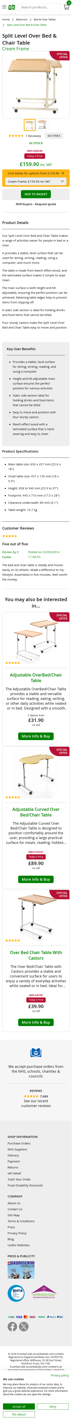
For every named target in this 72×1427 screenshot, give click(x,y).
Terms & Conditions (21, 1221)
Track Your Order (19, 1179)
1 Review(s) (33, 136)
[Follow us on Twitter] (24, 1330)
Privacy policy (60, 1375)
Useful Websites (19, 1245)
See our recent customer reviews (36, 1103)
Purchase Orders (19, 1143)
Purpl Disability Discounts (25, 1185)
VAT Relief (14, 1173)
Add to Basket (36, 194)
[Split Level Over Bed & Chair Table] (30, 125)
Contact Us (15, 1209)
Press (11, 1227)
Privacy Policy (17, 1233)
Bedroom (21, 19)
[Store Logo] (12, 8)
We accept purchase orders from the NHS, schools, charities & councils (35, 1071)
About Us (14, 1203)
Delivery (13, 1155)
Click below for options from (33, 173)
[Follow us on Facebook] (13, 1330)
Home (6, 19)
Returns (13, 1167)
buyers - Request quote (36, 204)
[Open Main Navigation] (4, 7)
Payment (14, 1161)
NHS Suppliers (17, 1149)
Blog (11, 1239)
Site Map (14, 1215)
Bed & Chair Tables (45, 19)
